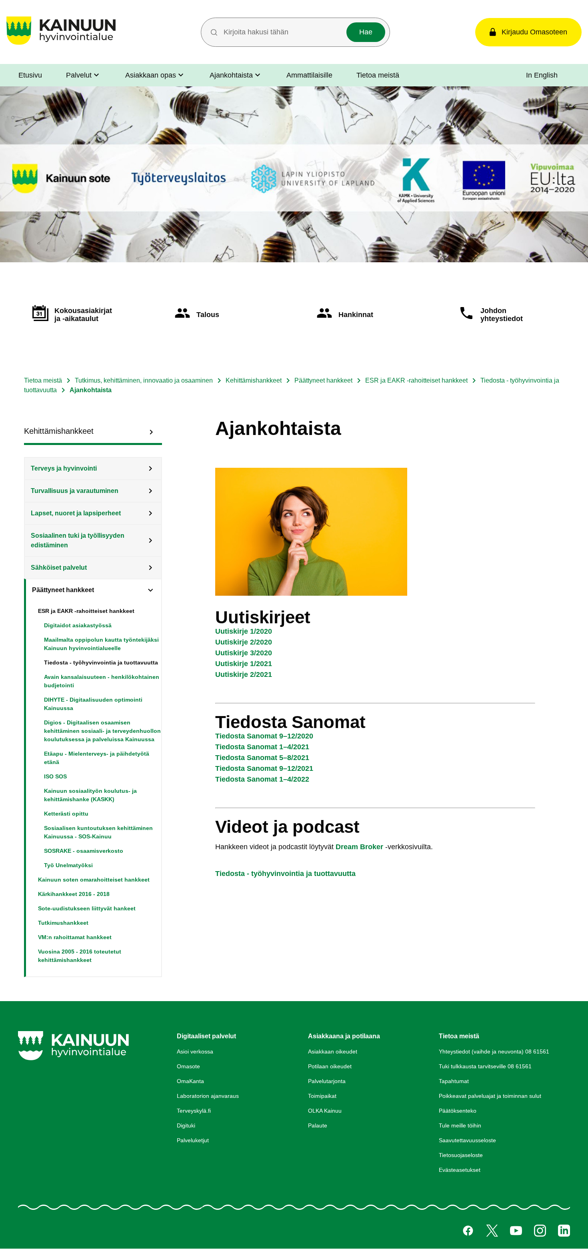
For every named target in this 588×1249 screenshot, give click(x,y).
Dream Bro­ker (359, 847)
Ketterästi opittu (66, 813)
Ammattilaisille (309, 75)
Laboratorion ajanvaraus (208, 1096)
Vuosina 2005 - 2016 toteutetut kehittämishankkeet (79, 955)
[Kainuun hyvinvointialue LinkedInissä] (564, 1231)
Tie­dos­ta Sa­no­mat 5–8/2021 (262, 758)
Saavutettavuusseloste (467, 1140)
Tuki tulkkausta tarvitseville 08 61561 (485, 1066)
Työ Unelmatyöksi (68, 865)
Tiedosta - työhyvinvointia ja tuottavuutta (101, 662)
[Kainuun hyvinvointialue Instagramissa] (540, 1231)
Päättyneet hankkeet (323, 380)
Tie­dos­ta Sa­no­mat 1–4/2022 (262, 779)
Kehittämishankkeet (254, 380)
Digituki (186, 1125)
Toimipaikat (322, 1096)
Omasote (188, 1066)
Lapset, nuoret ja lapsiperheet (76, 513)
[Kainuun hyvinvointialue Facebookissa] (468, 1231)
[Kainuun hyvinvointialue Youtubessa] (516, 1231)
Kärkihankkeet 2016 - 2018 (74, 894)
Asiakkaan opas (150, 75)
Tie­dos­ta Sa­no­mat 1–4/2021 (262, 747)
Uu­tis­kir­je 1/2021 (243, 664)
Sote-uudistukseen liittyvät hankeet (87, 908)
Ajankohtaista (231, 75)
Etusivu (30, 75)
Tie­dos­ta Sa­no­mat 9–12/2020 (264, 736)
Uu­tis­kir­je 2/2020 (243, 642)
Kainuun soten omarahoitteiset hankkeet (94, 879)
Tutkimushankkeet (63, 923)
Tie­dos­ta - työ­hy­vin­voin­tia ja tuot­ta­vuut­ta (285, 874)
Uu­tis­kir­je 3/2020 (243, 653)
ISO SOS (55, 776)
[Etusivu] (61, 44)
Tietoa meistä (377, 75)
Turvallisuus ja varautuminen (74, 490)
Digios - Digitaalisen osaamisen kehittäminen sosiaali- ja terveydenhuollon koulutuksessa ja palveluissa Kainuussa (102, 730)
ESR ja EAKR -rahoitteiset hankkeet (416, 380)
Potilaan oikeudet (330, 1066)
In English (542, 75)
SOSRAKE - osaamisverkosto (83, 851)
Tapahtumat (454, 1081)
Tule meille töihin (460, 1125)
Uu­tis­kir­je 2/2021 (243, 674)
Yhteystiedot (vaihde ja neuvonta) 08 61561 (494, 1051)
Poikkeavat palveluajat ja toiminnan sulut (490, 1096)
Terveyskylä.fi (194, 1110)
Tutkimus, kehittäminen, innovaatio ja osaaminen (144, 380)
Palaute (317, 1125)
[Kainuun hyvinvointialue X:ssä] (492, 1231)
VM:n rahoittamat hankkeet (75, 937)
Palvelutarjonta (327, 1081)
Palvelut (79, 75)
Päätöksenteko (457, 1110)
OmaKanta (190, 1081)
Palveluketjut (193, 1140)
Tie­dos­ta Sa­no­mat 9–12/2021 (264, 768)
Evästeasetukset (459, 1170)
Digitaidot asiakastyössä (78, 625)
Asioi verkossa (195, 1051)
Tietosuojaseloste (461, 1155)
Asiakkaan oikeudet (332, 1051)
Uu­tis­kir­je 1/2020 (243, 631)
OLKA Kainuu (325, 1110)
